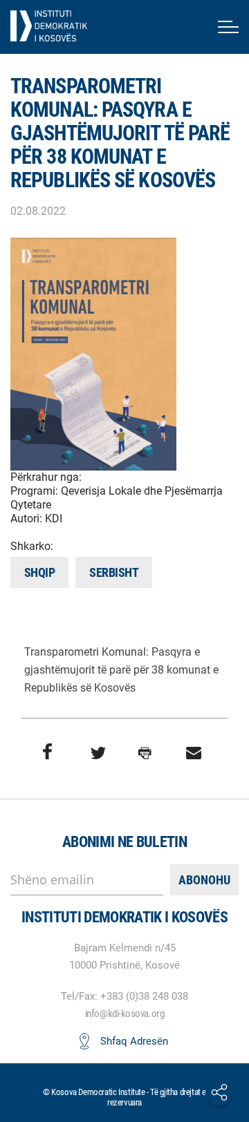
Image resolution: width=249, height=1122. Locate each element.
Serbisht (113, 572)
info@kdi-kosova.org (124, 1013)
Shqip (39, 572)
